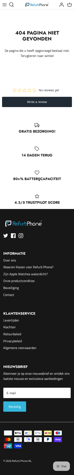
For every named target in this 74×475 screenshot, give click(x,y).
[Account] (60, 4)
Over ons (9, 260)
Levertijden (11, 320)
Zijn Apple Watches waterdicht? (25, 274)
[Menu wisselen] (4, 4)
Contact (8, 294)
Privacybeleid (12, 341)
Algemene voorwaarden (19, 347)
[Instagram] (20, 235)
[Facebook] (13, 235)
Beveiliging (11, 287)
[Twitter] (5, 235)
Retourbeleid (12, 334)
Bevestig (15, 406)
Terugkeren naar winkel (37, 55)
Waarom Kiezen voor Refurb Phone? (28, 267)
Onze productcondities (19, 280)
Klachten (9, 327)
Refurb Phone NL (21, 461)
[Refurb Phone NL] (37, 4)
